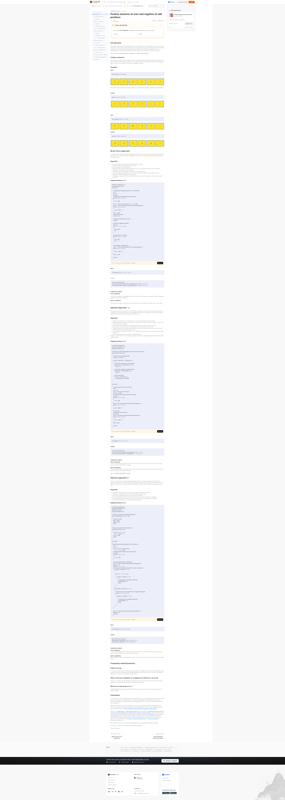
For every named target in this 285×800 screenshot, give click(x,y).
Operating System (149, 749)
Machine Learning (124, 749)
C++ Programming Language (150, 747)
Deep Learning (133, 749)
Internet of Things (168, 751)
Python (126, 747)
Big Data (141, 749)
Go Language (158, 749)
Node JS (170, 747)
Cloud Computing (162, 747)
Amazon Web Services (125, 751)
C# (164, 749)
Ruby (168, 749)
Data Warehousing (158, 751)
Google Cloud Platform (146, 751)
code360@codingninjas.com (143, 793)
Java (122, 747)
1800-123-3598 (140, 791)
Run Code (160, 263)
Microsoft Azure (136, 751)
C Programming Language (136, 747)
